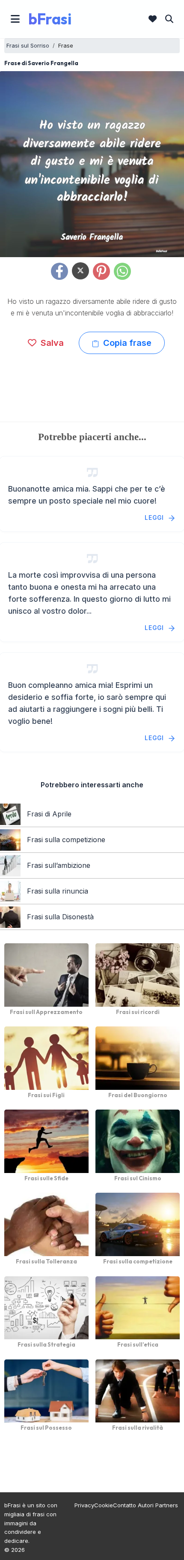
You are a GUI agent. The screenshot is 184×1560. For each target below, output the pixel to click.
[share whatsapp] (122, 271)
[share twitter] (80, 270)
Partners (166, 1505)
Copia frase (126, 343)
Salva (51, 343)
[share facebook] (59, 271)
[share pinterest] (101, 271)
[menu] (15, 19)
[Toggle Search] (169, 19)
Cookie (103, 1505)
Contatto (124, 1505)
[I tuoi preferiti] (152, 19)
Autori (146, 1505)
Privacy (84, 1505)
